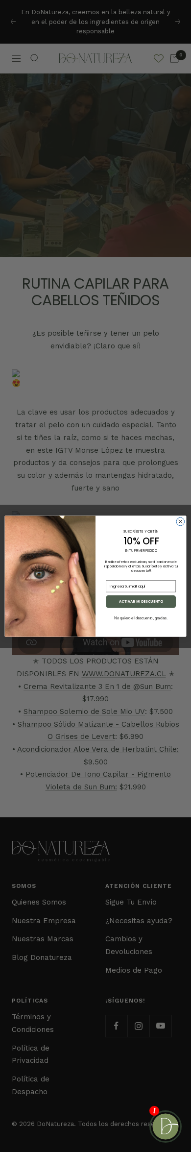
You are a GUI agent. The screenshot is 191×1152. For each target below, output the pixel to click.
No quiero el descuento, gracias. (140, 618)
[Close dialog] (180, 521)
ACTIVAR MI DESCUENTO (141, 601)
